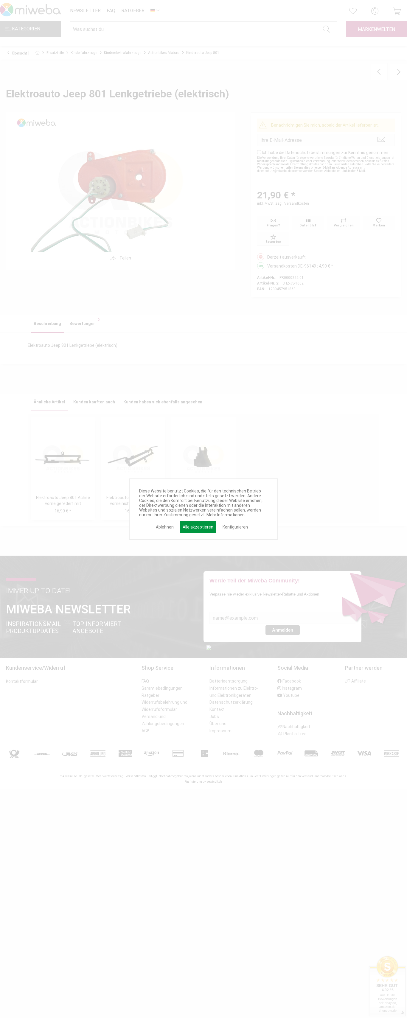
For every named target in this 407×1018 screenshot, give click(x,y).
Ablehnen (165, 527)
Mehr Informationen (225, 514)
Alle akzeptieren (198, 527)
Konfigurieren (235, 527)
